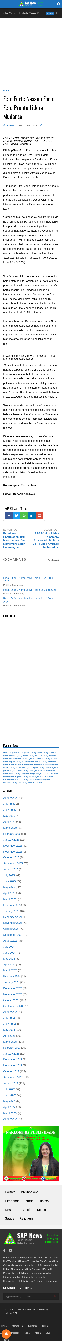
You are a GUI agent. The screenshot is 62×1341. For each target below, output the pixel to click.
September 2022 (13, 1077)
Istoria (41, 13)
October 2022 (11, 1071)
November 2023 (12, 994)
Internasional (29, 1192)
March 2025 (10, 899)
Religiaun (26, 1218)
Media (41, 1210)
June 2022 (9, 1095)
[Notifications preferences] (6, 1334)
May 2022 (9, 1101)
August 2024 (10, 940)
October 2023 (11, 1000)
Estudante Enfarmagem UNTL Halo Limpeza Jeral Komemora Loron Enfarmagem (15, 540)
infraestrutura (24, 768)
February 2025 (12, 905)
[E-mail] (39, 515)
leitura (14, 774)
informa (9, 768)
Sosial (27, 1210)
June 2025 (9, 881)
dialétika (15, 759)
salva (34, 780)
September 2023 (13, 1006)
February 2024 (12, 976)
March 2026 (10, 827)
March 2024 (10, 970)
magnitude (37, 774)
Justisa (44, 1201)
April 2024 (9, 964)
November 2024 (12, 923)
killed (45, 771)
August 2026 (10, 798)
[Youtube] (11, 1250)
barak (30, 753)
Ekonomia (12, 1201)
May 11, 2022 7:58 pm (28, 125)
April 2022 (9, 1107)
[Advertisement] (31, 53)
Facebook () (53, 560)
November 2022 (12, 1065)
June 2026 (9, 810)
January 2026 (11, 839)
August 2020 (10, 1119)
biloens (42, 753)
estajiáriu (28, 762)
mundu (9, 777)
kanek (34, 771)
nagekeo (21, 777)
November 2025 (12, 851)
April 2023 (9, 1035)
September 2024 (13, 934)
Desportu (11, 1210)
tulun (22, 783)
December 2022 (12, 1059)
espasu (15, 762)
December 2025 (12, 845)
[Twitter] (16, 515)
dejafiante (41, 756)
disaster (28, 759)
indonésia (52, 765)
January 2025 (11, 911)
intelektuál (51, 768)
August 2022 (10, 1083)
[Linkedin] (32, 515)
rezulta (9, 780)
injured (38, 768)
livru (25, 774)
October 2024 (11, 928)
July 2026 (9, 804)
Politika (10, 1192)
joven (23, 771)
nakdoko (35, 777)
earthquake (42, 759)
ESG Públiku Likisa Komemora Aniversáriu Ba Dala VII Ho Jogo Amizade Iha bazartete (46, 540)
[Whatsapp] (24, 515)
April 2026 (9, 822)
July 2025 (9, 875)
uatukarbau (35, 783)
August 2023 (10, 1012)
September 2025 (13, 863)
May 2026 (9, 816)
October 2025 (11, 857)
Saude (9, 1218)
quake (47, 777)
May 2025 (9, 887)
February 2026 (12, 833)
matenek (51, 774)
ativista (19, 753)
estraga (41, 762)
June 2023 (9, 1024)
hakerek (15, 765)
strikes (45, 780)
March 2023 (10, 1041)
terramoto (10, 783)
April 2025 (9, 893)
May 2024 (9, 958)
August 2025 (10, 869)
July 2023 (9, 1018)
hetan (39, 765)
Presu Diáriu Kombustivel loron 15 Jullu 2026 (29, 589)
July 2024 (9, 946)
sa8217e (21, 780)
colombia (15, 756)
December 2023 (12, 988)
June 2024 (9, 952)
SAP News (10, 125)
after (8, 753)
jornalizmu (10, 771)
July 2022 (9, 1089)
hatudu (28, 765)
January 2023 (11, 1053)
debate (28, 756)
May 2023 (9, 1029)
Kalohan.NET (11, 1313)
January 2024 (11, 982)
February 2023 (12, 1047)
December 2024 (12, 917)
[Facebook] (9, 515)
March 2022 (10, 1113)
